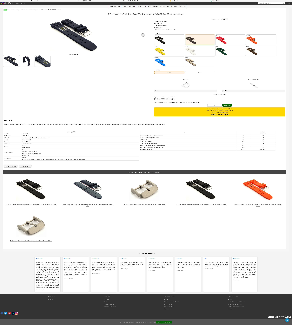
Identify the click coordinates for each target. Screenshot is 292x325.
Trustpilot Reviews (217, 1)
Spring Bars (141, 6)
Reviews (230, 299)
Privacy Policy (168, 304)
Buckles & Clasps (129, 6)
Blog (256, 3)
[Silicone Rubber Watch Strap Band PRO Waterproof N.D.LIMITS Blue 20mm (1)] (27, 61)
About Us (106, 299)
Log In (23, 3)
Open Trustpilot (40, 290)
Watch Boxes (153, 6)
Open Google (95, 273)
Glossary (230, 309)
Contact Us (167, 299)
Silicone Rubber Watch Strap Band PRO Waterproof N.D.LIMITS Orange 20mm (258, 205)
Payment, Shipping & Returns (220, 112)
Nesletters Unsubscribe (110, 306)
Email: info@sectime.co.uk (38, 0)
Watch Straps (15, 9)
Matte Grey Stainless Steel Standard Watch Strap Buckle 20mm (31, 241)
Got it (159, 322)
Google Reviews (176, 1)
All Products (51, 299)
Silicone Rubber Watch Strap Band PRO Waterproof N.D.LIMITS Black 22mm (31, 204)
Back (5, 9)
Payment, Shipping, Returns (172, 301)
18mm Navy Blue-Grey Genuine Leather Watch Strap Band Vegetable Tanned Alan (87, 205)
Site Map (106, 301)
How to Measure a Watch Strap (236, 301)
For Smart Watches (178, 6)
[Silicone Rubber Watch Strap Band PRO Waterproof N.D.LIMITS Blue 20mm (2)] (43, 61)
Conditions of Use (169, 306)
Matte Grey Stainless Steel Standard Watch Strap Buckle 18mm (145, 204)
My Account (167, 309)
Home (17, 3)
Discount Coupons (109, 304)
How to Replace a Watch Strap (236, 306)
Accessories (164, 6)
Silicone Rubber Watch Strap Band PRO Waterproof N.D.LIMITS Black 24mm (201, 204)
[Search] (283, 3)
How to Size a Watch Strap (235, 304)
